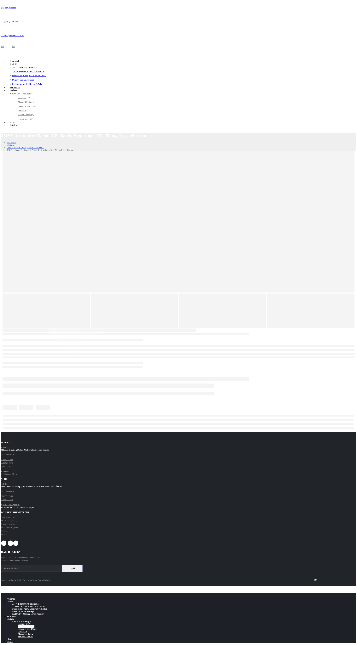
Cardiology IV (24, 98)
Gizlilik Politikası (8, 517)
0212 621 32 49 (7, 463)
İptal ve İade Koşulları (9, 527)
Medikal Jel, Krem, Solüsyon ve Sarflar (29, 76)
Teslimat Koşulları (8, 524)
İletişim (13, 125)
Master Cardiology (26, 115)
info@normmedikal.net (9, 474)
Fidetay (48, 580)
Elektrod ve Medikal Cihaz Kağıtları (27, 84)
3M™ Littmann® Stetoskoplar (25, 67)
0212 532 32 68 (7, 466)
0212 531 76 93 (7, 500)
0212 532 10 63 (7, 460)
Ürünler (13, 64)
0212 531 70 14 (7, 496)
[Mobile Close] (2, 594)
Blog (12, 122)
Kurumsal (14, 61)
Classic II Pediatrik (26, 102)
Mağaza (13, 90)
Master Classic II (25, 119)
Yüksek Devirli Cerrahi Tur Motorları (28, 71)
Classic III (22, 110)
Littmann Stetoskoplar (22, 94)
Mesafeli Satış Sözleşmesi (10, 521)
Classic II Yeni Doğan (27, 106)
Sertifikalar (15, 87)
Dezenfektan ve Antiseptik (23, 80)
